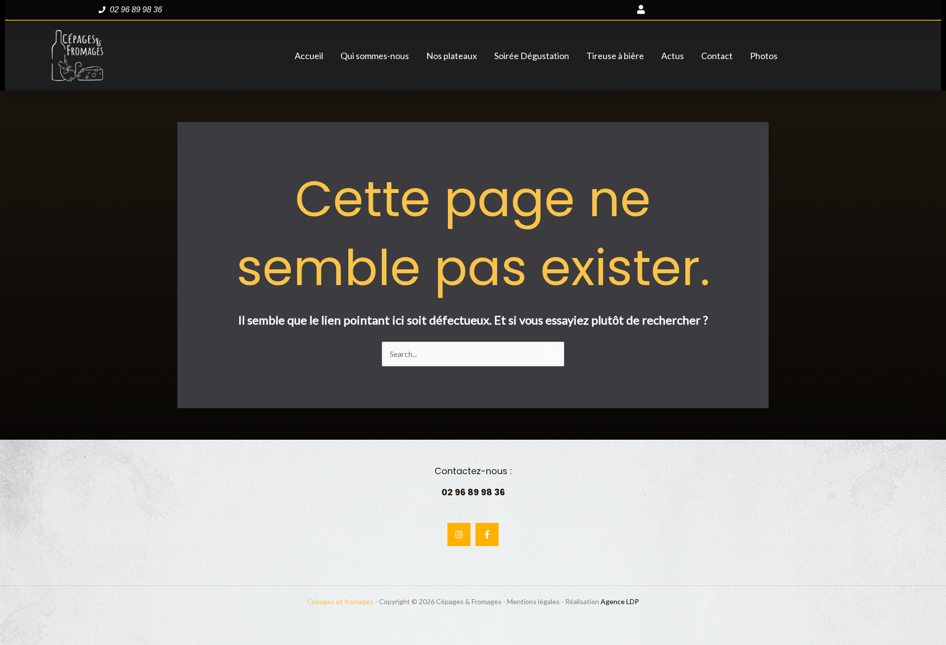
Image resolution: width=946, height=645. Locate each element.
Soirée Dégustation (531, 55)
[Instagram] (459, 534)
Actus (672, 55)
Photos (763, 55)
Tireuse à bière (615, 55)
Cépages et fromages (340, 601)
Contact (717, 55)
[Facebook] (487, 534)
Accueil (309, 55)
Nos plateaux (451, 55)
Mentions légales (533, 601)
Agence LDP (620, 601)
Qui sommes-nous (374, 55)
